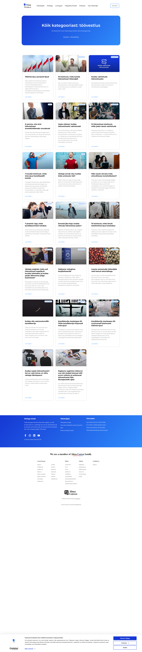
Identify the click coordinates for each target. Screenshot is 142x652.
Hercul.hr (81, 471)
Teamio (53, 467)
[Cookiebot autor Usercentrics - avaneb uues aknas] (14, 649)
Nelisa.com (40, 481)
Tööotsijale (40, 6)
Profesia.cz (40, 469)
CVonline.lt (68, 464)
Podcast (82, 6)
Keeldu (125, 647)
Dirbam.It (67, 471)
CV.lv (66, 467)
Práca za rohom (41, 474)
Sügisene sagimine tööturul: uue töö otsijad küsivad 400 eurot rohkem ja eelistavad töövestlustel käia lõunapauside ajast (70, 375)
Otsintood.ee (68, 476)
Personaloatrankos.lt (70, 479)
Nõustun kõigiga (125, 638)
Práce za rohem (41, 476)
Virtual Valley (82, 474)
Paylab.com (54, 479)
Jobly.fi (95, 464)
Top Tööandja (93, 6)
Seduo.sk (53, 471)
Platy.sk (53, 476)
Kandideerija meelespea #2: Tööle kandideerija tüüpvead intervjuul (70, 323)
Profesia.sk (40, 467)
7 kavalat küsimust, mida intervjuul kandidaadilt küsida (36, 176)
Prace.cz (39, 471)
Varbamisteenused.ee (71, 483)
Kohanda (124, 643)
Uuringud (58, 6)
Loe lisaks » (28, 97)
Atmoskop (40, 479)
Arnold (53, 464)
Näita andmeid (29, 648)
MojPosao (81, 464)
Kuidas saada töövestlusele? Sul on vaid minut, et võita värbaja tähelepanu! (37, 373)
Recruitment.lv (69, 481)
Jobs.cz (39, 464)
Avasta (66, 37)
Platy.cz (53, 474)
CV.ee (66, 469)
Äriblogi (50, 6)
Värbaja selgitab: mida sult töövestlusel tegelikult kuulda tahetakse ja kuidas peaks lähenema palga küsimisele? (36, 273)
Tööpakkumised (71, 6)
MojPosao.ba (82, 467)
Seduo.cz (53, 469)
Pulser (80, 476)
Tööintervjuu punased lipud (37, 77)
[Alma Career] (71, 492)
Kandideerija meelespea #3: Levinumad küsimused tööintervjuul (103, 323)
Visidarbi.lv (68, 474)
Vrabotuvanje (82, 469)
